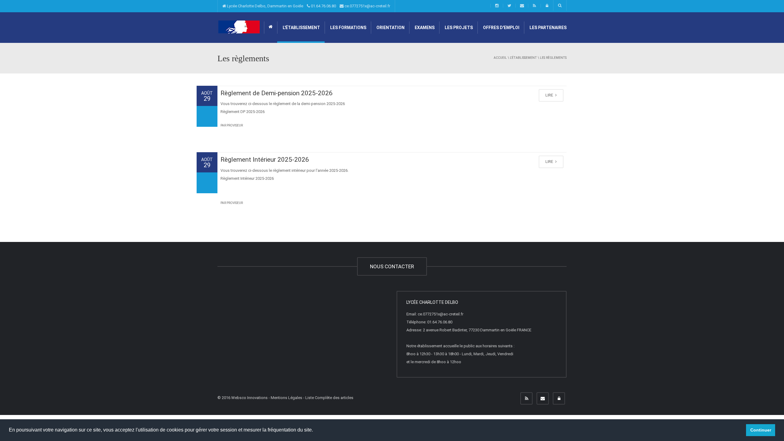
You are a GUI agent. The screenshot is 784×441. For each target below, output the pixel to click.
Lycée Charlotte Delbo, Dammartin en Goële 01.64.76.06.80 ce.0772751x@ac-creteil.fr (308, 6)
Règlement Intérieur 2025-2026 (265, 159)
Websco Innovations (249, 397)
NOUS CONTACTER (392, 266)
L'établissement (301, 27)
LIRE (549, 95)
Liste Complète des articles (329, 397)
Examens (424, 27)
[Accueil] (239, 26)
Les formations (347, 27)
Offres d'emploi (500, 27)
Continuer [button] (760, 430)
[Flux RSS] (526, 398)
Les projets (458, 27)
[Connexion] (559, 398)
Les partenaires (548, 27)
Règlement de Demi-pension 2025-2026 (277, 93)
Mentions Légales (286, 397)
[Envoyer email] (543, 398)
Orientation (390, 27)
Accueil (500, 58)
